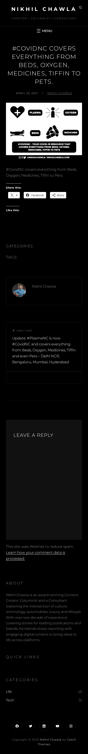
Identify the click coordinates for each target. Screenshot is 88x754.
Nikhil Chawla (44, 9)
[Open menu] (44, 30)
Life (9, 692)
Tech (10, 700)
